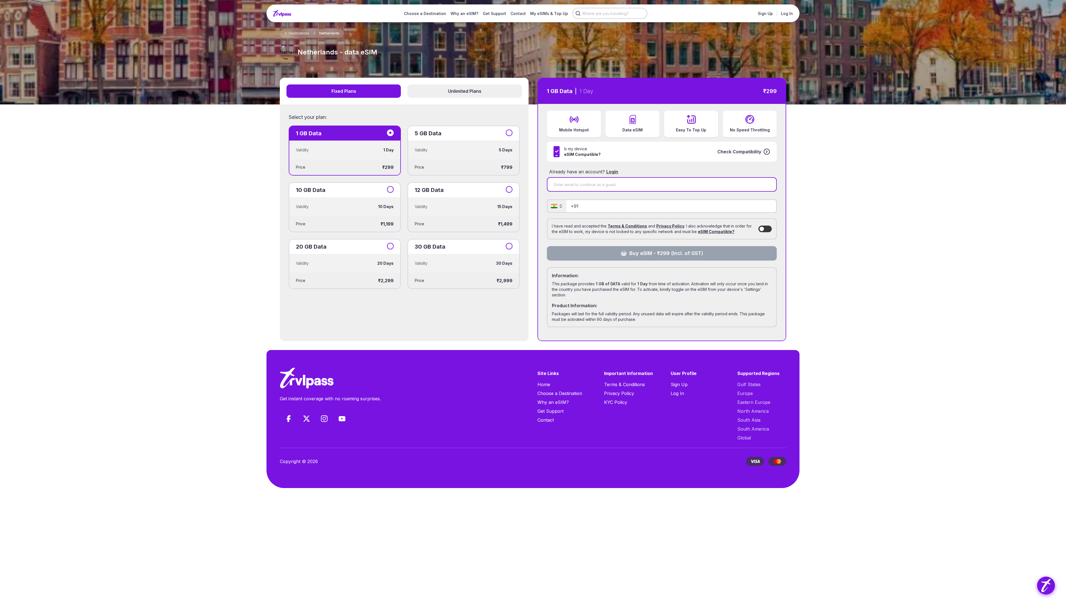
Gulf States (749, 384)
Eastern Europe (753, 402)
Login (612, 171)
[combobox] (610, 13)
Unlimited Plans (464, 91)
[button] (743, 151)
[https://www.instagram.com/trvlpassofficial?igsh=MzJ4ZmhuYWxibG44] (324, 418)
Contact (518, 13)
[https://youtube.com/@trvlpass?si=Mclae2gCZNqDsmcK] (342, 418)
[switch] (765, 229)
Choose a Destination (425, 13)
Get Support (494, 13)
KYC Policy (615, 402)
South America (753, 429)
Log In (787, 13)
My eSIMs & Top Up (549, 13)
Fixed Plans (343, 91)
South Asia (748, 420)
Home (543, 384)
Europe (745, 393)
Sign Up (765, 13)
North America (753, 411)
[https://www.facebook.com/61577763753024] (288, 418)
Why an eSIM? (464, 13)
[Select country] (556, 206)
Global (744, 438)
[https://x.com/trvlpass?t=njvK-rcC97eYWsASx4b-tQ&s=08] (306, 418)
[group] (1046, 585)
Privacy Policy (670, 226)
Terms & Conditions (627, 226)
